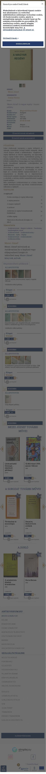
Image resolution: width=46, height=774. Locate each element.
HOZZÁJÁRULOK (23, 44)
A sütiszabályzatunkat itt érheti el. (18, 28)
